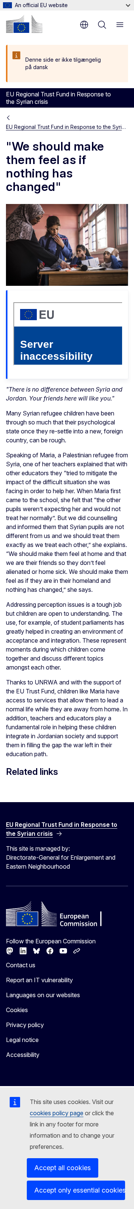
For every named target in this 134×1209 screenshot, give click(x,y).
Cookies (17, 1010)
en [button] (84, 24)
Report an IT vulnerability (39, 980)
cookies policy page (56, 1113)
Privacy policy (25, 1025)
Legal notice (22, 1039)
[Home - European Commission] (24, 24)
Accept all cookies (62, 1168)
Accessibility (22, 1054)
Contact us (20, 965)
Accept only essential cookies (79, 1190)
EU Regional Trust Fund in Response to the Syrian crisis (67, 127)
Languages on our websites (43, 995)
